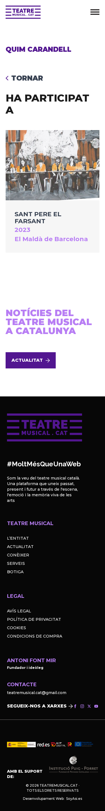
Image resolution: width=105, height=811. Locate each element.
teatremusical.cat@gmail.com (36, 692)
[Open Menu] (94, 12)
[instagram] (82, 706)
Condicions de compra (34, 636)
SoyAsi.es (74, 798)
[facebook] (75, 706)
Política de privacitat (34, 619)
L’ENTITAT (18, 538)
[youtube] (96, 706)
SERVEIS (16, 563)
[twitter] (89, 706)
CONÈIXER (18, 555)
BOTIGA (15, 571)
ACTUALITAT (20, 546)
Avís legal (19, 610)
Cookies (16, 627)
